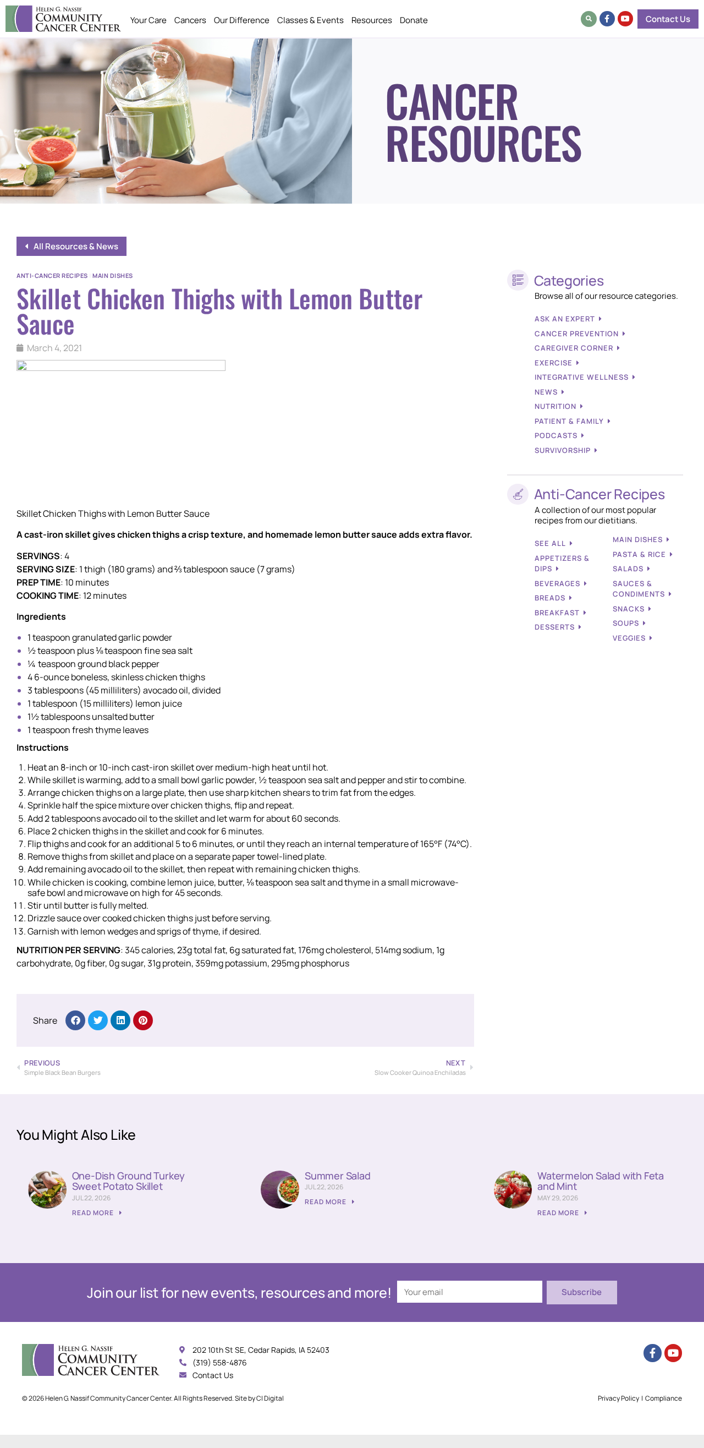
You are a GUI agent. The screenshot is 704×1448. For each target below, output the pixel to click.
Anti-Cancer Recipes (52, 275)
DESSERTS (555, 627)
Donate (414, 20)
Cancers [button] (190, 20)
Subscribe (582, 1292)
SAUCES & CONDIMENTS (639, 588)
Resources (371, 20)
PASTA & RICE (639, 554)
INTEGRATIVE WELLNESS (582, 377)
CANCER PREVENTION (577, 333)
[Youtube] (625, 18)
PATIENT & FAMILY (569, 421)
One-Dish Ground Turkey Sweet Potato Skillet (128, 1181)
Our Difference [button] (242, 20)
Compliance (663, 1398)
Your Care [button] (148, 20)
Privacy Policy (618, 1398)
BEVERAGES (557, 583)
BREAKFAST (557, 613)
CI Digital (270, 1398)
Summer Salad (338, 1175)
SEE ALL (550, 543)
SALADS (628, 568)
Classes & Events (310, 20)
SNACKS (629, 609)
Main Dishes (112, 275)
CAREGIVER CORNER (574, 348)
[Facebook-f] (607, 18)
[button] (589, 19)
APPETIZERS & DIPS (562, 563)
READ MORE (94, 1212)
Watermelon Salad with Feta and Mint (600, 1181)
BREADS (550, 598)
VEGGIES (629, 638)
